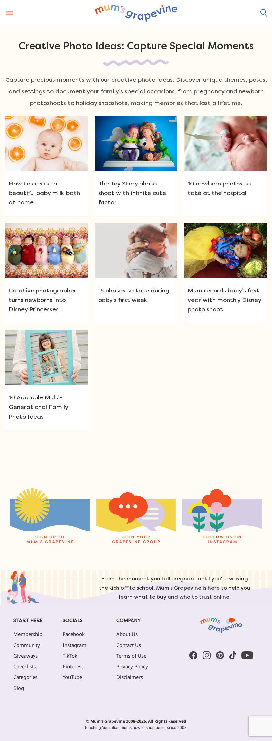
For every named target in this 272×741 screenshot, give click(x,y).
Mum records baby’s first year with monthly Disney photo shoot (224, 300)
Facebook (74, 634)
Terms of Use (131, 655)
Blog (18, 688)
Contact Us (128, 645)
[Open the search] (264, 13)
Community (26, 645)
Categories (25, 677)
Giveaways (25, 655)
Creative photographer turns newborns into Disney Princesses (42, 300)
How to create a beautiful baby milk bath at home (44, 193)
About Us (127, 634)
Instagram (74, 645)
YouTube (72, 677)
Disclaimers (129, 677)
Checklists (24, 666)
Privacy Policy (132, 666)
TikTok (70, 655)
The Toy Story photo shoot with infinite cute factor (132, 193)
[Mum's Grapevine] (136, 13)
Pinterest (73, 666)
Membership (27, 634)
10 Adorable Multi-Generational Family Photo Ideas (38, 407)
